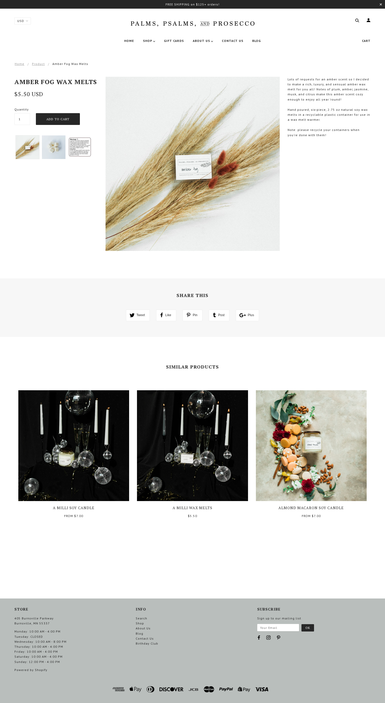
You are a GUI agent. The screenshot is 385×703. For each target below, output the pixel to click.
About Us (143, 628)
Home (19, 64)
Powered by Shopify (30, 670)
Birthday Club (147, 643)
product (38, 64)
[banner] (192, 23)
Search (141, 618)
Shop (140, 623)
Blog (139, 633)
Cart (366, 41)
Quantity (21, 109)
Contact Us (145, 638)
